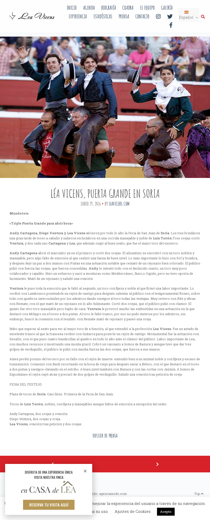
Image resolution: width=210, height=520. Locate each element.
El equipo (147, 7)
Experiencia (78, 16)
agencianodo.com (113, 494)
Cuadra (127, 7)
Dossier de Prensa (105, 435)
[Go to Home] (32, 20)
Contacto (142, 16)
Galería (167, 7)
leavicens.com (119, 203)
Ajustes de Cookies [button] (133, 511)
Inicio (72, 7)
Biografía (108, 7)
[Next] (157, 464)
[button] (49, 505)
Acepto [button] (166, 511)
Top (197, 494)
